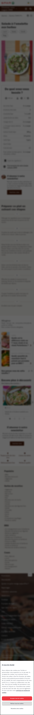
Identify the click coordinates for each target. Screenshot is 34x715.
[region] (17, 688)
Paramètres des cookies (17, 708)
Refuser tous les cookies (17, 703)
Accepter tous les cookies (17, 698)
